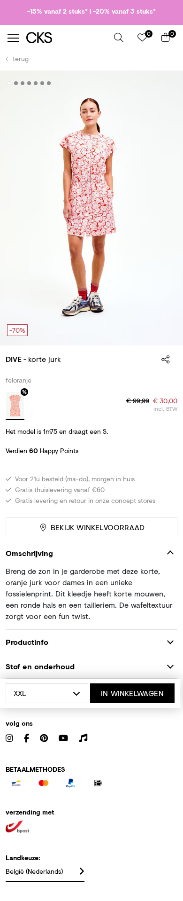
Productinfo (27, 641)
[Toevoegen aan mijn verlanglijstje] (163, 83)
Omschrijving (29, 553)
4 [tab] (29, 83)
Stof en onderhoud (40, 666)
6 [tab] (42, 83)
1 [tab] (9, 83)
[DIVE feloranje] (15, 406)
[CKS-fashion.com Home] (66, 38)
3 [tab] (22, 83)
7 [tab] (49, 83)
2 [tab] (16, 83)
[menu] (13, 38)
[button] (118, 37)
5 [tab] (36, 83)
